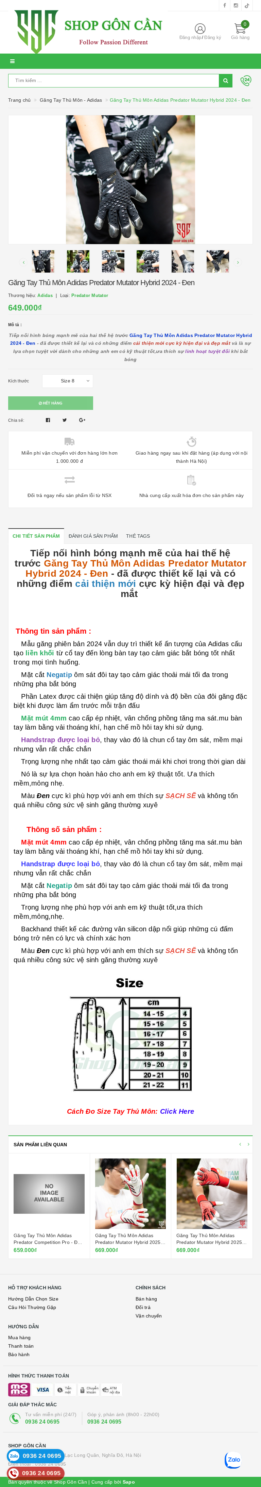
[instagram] (235, 5)
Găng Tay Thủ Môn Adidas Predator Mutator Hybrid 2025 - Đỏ (210, 1242)
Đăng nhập (190, 37)
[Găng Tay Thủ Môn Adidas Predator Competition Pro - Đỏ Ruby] (49, 1193)
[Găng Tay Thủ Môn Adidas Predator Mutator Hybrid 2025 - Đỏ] (211, 1193)
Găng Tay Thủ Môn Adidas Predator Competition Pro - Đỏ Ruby (47, 1242)
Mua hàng (19, 1337)
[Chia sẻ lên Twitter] (65, 420)
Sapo (129, 1482)
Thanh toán (21, 1346)
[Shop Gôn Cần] (88, 32)
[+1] (82, 420)
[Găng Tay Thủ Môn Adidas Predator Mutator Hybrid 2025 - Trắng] (130, 1193)
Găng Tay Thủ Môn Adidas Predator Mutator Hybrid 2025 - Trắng (129, 1242)
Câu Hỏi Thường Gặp (32, 1307)
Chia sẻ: (16, 420)
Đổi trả (143, 1307)
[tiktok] (247, 5)
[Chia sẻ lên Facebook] (48, 420)
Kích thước (18, 381)
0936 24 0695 (42, 1422)
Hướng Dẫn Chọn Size (33, 1299)
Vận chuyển (149, 1316)
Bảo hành (19, 1354)
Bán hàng (146, 1299)
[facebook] (224, 5)
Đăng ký (212, 37)
